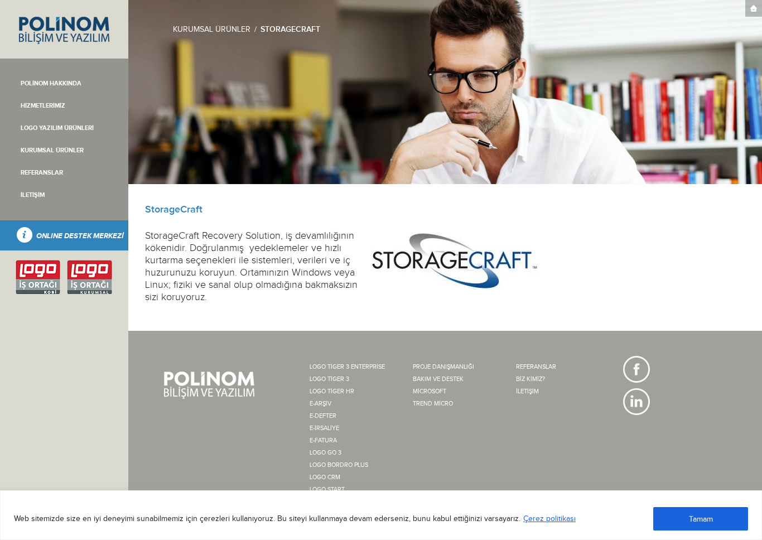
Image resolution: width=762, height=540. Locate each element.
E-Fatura (323, 440)
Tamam (701, 519)
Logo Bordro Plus (339, 465)
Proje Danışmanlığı (443, 367)
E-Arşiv (320, 404)
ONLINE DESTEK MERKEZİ (80, 236)
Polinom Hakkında (51, 83)
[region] (381, 515)
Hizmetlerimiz (43, 106)
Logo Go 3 (325, 453)
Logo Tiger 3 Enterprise (347, 367)
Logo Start (327, 489)
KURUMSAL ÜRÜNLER (211, 29)
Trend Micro (433, 404)
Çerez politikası (549, 519)
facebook (636, 369)
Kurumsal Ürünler (52, 150)
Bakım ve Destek (438, 379)
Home (753, 8)
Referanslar (42, 173)
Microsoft (429, 391)
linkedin (636, 401)
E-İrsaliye (324, 428)
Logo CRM (325, 477)
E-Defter (323, 416)
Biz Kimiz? (530, 379)
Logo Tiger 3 (329, 379)
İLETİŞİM (33, 195)
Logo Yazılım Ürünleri (57, 128)
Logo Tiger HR (332, 391)
